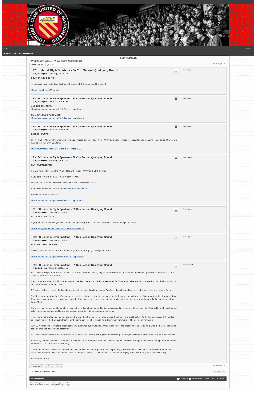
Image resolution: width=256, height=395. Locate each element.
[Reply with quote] (176, 71)
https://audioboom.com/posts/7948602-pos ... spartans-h (57, 256)
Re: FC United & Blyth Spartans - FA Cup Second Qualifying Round (72, 98)
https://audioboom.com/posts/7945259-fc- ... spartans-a (57, 109)
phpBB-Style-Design (62, 385)
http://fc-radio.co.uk (78, 188)
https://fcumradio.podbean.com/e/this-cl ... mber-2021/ (56, 149)
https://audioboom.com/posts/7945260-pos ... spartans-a (57, 118)
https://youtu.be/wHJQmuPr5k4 (45, 90)
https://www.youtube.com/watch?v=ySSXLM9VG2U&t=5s (57, 228)
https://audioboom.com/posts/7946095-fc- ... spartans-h (57, 200)
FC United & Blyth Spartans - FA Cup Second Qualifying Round (55, 61)
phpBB (41, 383)
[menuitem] (6, 49)
